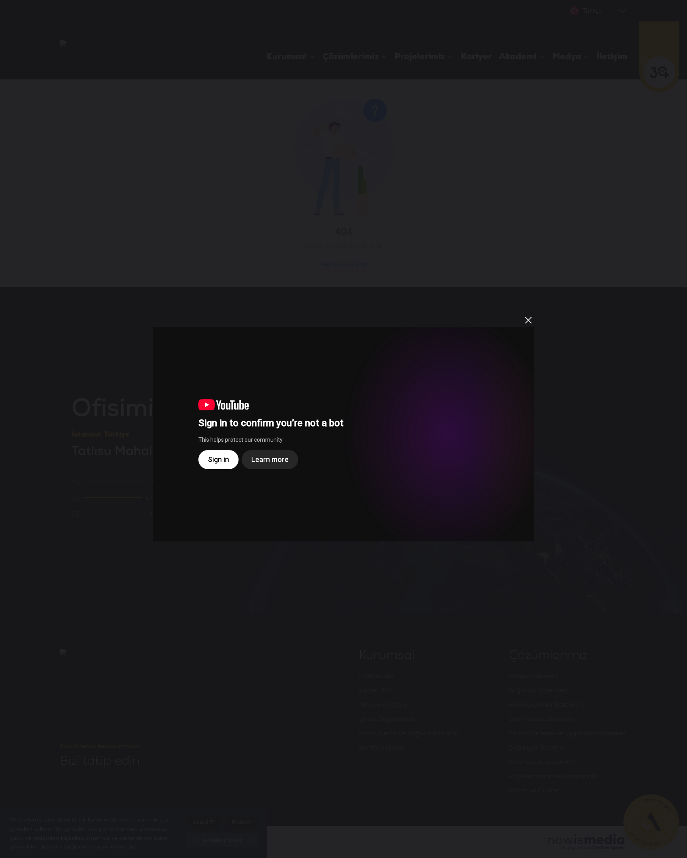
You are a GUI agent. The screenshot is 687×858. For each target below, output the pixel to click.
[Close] (528, 320)
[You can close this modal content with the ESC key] (343, 429)
